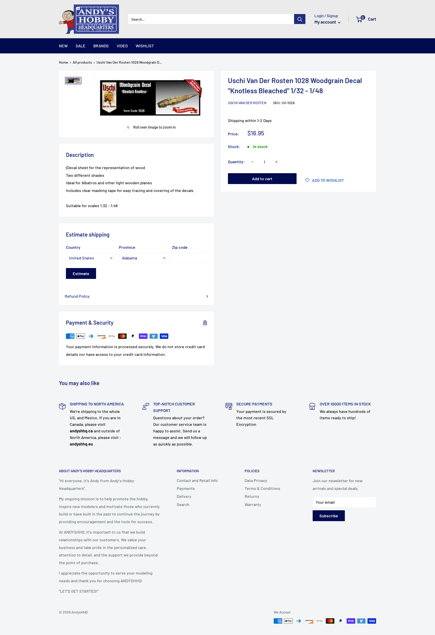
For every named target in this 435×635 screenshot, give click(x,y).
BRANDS (101, 45)
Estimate (81, 273)
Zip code (180, 247)
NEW (63, 45)
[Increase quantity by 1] (276, 162)
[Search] (299, 19)
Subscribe (328, 515)
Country (73, 247)
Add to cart (262, 178)
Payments (186, 488)
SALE (80, 45)
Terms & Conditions (262, 488)
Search (183, 504)
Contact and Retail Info (197, 480)
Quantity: (236, 161)
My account (325, 21)
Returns (252, 496)
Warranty (253, 504)
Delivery (184, 496)
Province (127, 247)
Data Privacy (256, 480)
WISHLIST (145, 45)
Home (63, 62)
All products (82, 62)
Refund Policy (77, 296)
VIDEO (122, 45)
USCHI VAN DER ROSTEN (247, 103)
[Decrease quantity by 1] (252, 162)
